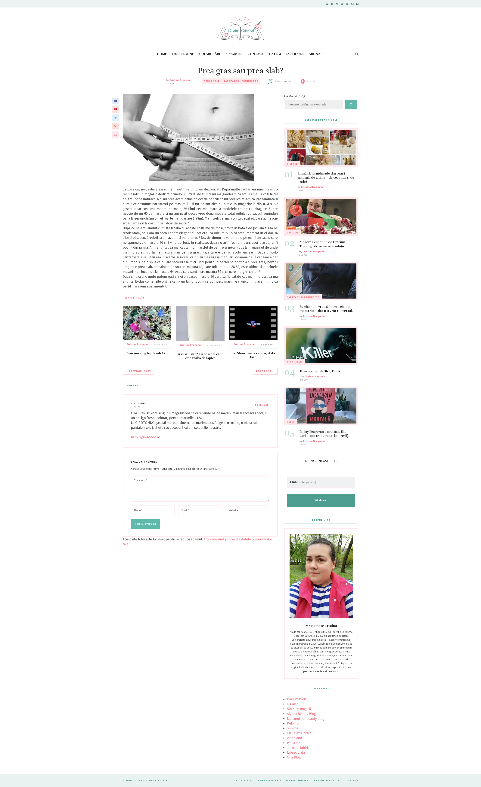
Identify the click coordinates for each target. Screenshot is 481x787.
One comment (284, 81)
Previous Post (140, 371)
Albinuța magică (299, 708)
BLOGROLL (233, 54)
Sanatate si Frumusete (241, 81)
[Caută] (351, 104)
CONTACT (256, 54)
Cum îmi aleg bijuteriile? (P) (147, 353)
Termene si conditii (327, 780)
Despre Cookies (297, 780)
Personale (212, 81)
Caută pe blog (294, 96)
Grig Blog (294, 757)
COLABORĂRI (209, 54)
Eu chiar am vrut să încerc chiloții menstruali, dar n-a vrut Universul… (326, 309)
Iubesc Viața (296, 752)
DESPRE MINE (183, 54)
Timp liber (294, 361)
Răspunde (262, 405)
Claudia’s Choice (299, 733)
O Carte (292, 704)
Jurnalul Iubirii (298, 747)
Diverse (292, 164)
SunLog (292, 728)
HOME (162, 54)
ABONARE (316, 54)
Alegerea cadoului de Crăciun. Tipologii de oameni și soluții (322, 244)
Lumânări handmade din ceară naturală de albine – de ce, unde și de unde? (326, 178)
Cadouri (292, 232)
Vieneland (294, 738)
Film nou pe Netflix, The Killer (323, 371)
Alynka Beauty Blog (301, 713)
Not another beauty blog (305, 718)
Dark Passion (296, 699)
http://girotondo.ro (145, 437)
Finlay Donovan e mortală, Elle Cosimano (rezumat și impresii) (323, 434)
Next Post (264, 371)
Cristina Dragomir (180, 80)
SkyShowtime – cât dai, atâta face (253, 355)
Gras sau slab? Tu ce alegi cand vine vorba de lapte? (200, 356)
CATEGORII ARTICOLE (286, 54)
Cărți (290, 422)
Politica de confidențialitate (259, 780)
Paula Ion (294, 742)
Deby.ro (293, 723)
